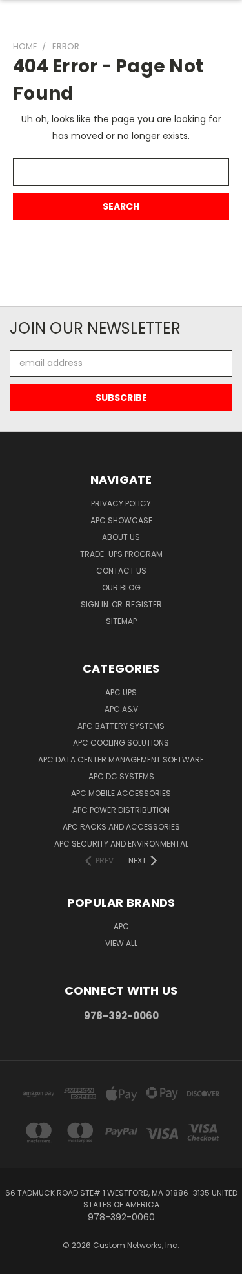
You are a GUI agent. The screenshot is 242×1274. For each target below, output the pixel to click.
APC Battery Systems (121, 725)
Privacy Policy (121, 503)
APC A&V (121, 709)
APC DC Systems (121, 776)
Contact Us (121, 570)
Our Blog (121, 587)
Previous (20, 1261)
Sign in (95, 604)
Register (144, 604)
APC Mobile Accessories (121, 793)
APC (121, 926)
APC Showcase (121, 520)
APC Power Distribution (121, 809)
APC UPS (121, 692)
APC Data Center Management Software (121, 759)
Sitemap (121, 621)
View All (121, 943)
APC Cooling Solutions (121, 742)
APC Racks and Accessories (121, 826)
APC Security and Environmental (121, 843)
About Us (121, 537)
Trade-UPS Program (121, 553)
